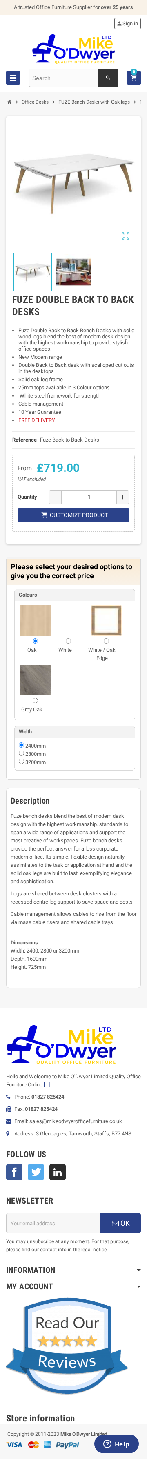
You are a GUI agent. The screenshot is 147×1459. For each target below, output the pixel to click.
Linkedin (57, 1172)
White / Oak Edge (102, 654)
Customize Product (74, 514)
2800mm (35, 754)
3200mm (35, 762)
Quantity (27, 497)
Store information (40, 1418)
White (65, 650)
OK (124, 1223)
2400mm (35, 746)
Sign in (127, 23)
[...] (47, 1084)
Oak (32, 650)
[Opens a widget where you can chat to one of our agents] (116, 1445)
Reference (24, 440)
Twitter (36, 1172)
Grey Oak (31, 709)
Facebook (14, 1172)
